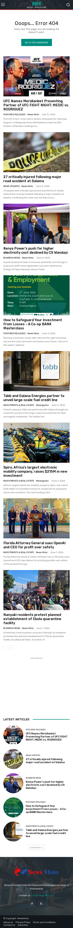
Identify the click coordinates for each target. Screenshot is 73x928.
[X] (41, 903)
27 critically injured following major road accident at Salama (32, 179)
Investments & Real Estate (18, 405)
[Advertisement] (36, 681)
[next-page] (11, 647)
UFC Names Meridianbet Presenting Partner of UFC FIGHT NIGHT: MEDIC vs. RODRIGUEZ (36, 105)
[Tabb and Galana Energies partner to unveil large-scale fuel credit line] (36, 371)
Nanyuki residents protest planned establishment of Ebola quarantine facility (32, 619)
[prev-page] (5, 647)
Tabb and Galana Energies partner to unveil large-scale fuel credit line (33, 398)
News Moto (33, 114)
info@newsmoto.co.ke (42, 895)
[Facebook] (32, 903)
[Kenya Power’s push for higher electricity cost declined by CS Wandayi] (36, 224)
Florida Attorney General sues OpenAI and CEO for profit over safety (34, 545)
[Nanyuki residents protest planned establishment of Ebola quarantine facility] (36, 590)
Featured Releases (14, 114)
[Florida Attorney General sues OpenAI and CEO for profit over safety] (36, 518)
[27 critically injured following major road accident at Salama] (36, 152)
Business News (11, 258)
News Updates (11, 186)
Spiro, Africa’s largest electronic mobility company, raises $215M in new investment (35, 471)
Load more (35, 847)
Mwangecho (42, 405)
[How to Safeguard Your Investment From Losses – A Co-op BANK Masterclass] (36, 295)
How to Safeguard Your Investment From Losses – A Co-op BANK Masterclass (32, 324)
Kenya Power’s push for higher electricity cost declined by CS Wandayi (35, 250)
